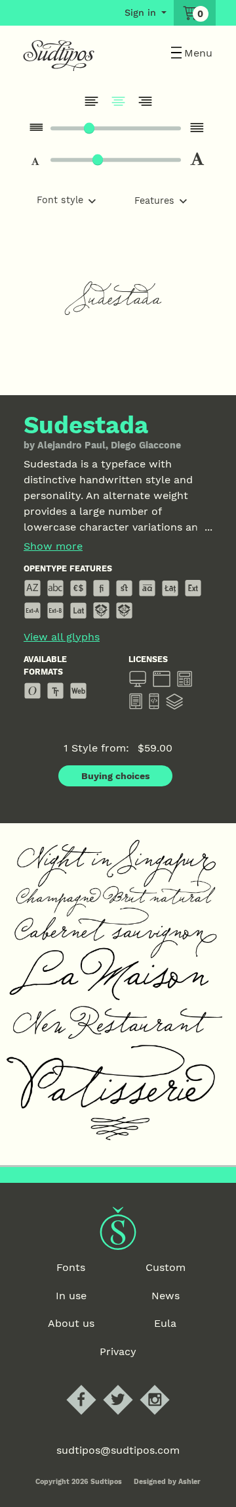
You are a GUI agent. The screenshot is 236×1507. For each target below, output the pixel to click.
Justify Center (118, 101)
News (165, 1295)
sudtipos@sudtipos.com (118, 1450)
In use (71, 1295)
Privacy (118, 1351)
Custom (166, 1267)
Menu (198, 53)
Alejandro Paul (71, 445)
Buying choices (115, 776)
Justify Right (144, 101)
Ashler (189, 1481)
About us (71, 1323)
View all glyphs (62, 637)
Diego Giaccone (146, 445)
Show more (53, 546)
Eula (165, 1323)
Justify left (91, 101)
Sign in (140, 12)
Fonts (70, 1267)
